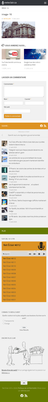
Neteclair (7, 19)
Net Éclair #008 (9, 273)
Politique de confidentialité (27, 388)
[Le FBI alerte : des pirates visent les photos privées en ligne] (4, 218)
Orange (7, 324)
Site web (7, 107)
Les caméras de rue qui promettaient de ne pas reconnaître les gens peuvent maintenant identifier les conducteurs (26, 160)
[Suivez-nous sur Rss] (45, 125)
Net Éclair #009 (9, 270)
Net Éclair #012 (9, 258)
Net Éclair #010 (9, 266)
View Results (24, 330)
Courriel (28, 99)
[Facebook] (41, 125)
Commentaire (9, 84)
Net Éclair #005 (9, 285)
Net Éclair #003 (9, 292)
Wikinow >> (6, 373)
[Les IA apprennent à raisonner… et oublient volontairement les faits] (4, 186)
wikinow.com (25, 391)
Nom (6, 99)
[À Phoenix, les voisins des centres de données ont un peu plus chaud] (4, 170)
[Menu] (45, 3)
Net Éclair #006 (9, 281)
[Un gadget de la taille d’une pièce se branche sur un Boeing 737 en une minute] (4, 178)
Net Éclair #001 (9, 300)
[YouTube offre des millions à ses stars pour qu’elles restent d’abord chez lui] (4, 144)
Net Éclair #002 (9, 296)
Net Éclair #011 (9, 262)
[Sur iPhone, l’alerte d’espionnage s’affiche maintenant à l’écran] (4, 202)
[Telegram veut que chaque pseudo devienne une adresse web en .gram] (4, 152)
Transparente (9, 321)
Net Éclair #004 (9, 288)
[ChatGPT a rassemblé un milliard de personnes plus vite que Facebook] (4, 194)
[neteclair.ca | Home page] (11, 3)
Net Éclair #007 (9, 277)
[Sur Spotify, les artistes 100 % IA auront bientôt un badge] (4, 210)
